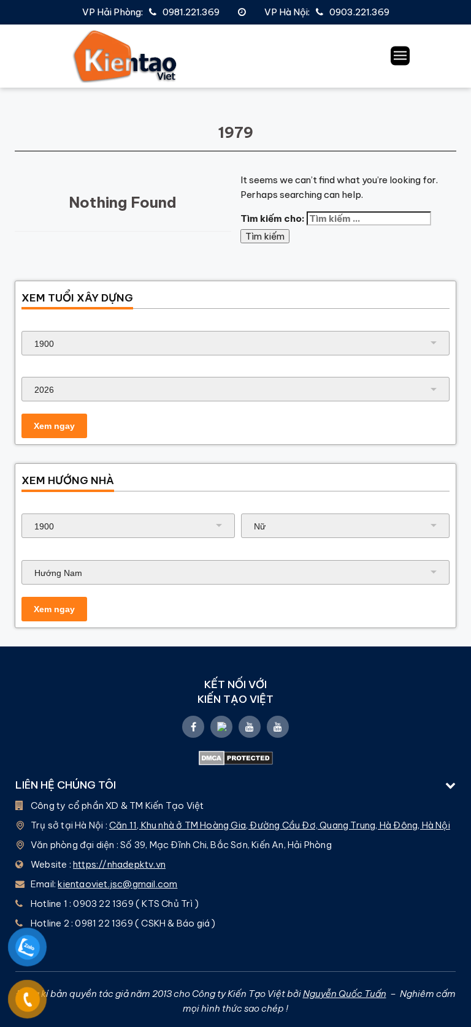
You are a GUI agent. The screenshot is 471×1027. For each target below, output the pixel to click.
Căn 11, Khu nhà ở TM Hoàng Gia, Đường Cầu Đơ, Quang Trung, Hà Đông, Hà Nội (279, 825)
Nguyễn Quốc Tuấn (344, 993)
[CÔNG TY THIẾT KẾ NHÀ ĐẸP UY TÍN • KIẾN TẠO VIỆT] (125, 56)
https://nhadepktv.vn (119, 864)
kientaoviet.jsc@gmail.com (117, 884)
